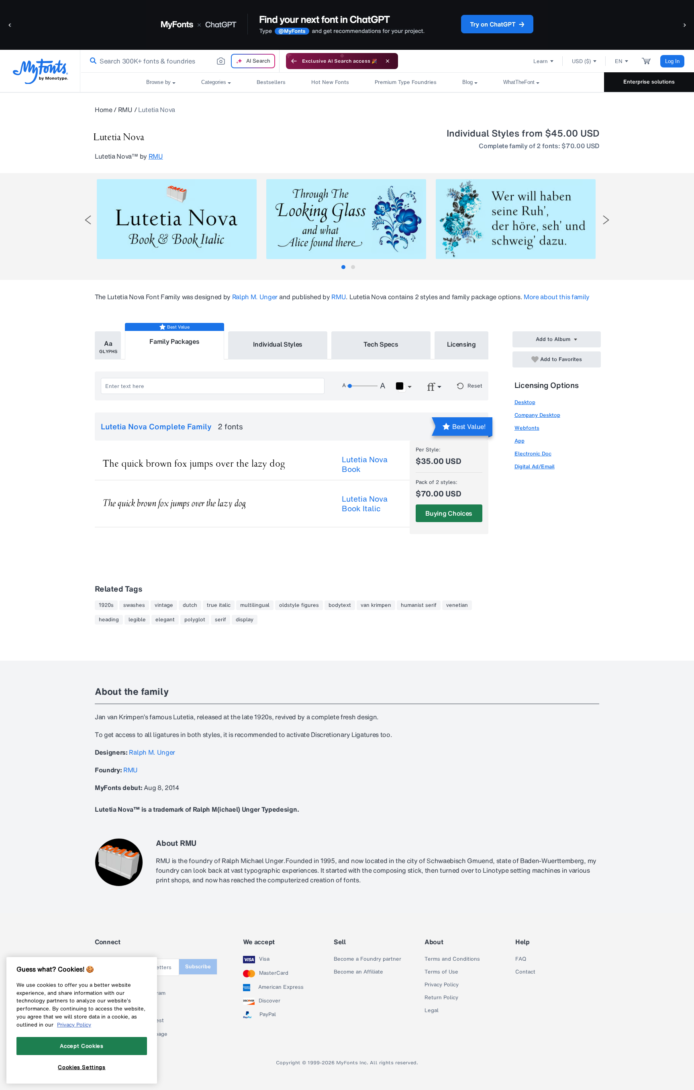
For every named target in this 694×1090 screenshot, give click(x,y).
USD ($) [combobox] (581, 61)
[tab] (343, 267)
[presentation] (88, 220)
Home (103, 109)
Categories (213, 82)
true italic (219, 605)
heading (109, 619)
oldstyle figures (299, 605)
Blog (467, 82)
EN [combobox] (619, 61)
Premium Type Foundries (406, 82)
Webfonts (526, 428)
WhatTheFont (519, 82)
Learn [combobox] (540, 61)
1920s (106, 605)
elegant (165, 619)
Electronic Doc (532, 453)
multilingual (254, 605)
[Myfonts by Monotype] (40, 71)
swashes (134, 605)
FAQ (520, 959)
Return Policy (441, 997)
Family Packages (174, 341)
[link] (92, 61)
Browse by (158, 82)
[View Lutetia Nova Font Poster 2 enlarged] (346, 219)
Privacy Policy (442, 985)
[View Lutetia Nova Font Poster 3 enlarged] (516, 219)
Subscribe (198, 966)
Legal (432, 1010)
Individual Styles (278, 344)
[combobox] (180, 61)
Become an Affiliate (358, 972)
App (519, 441)
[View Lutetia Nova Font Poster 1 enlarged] (177, 219)
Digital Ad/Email (534, 466)
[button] (10, 25)
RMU (125, 109)
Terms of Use (441, 972)
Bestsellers (271, 82)
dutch (190, 605)
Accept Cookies (81, 1046)
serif (220, 619)
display (244, 619)
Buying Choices (448, 513)
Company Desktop (537, 415)
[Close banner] (387, 61)
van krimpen (376, 605)
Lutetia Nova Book (365, 464)
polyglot (194, 619)
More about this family (557, 297)
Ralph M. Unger (255, 297)
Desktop (524, 402)
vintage (164, 605)
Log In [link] (672, 61)
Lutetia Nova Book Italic (365, 503)
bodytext (340, 605)
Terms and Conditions (452, 959)
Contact (525, 972)
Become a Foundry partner (367, 959)
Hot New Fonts (330, 82)
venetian (457, 605)
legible (137, 619)
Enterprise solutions (649, 82)
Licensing (461, 344)
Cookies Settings (82, 1067)
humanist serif (419, 605)
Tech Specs (380, 344)
